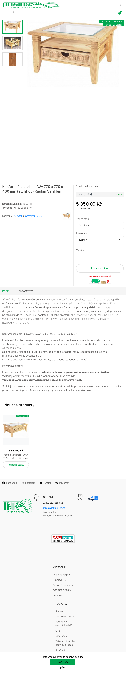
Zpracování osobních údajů (63, 623)
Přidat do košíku (100, 268)
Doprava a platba (64, 616)
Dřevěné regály (61, 574)
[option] (73, 53)
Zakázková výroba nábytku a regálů (65, 643)
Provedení (81, 233)
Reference (61, 635)
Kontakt (59, 611)
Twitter (47, 482)
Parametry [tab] (26, 291)
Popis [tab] (5, 291)
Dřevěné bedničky (63, 585)
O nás (58, 630)
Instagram (30, 482)
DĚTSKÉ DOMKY (62, 590)
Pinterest (64, 482)
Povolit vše (63, 662)
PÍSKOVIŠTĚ (59, 579)
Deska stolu (82, 218)
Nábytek (18, 216)
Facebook (11, 482)
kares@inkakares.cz (54, 507)
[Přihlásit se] (121, 4)
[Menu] (5, 12)
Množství (81, 250)
